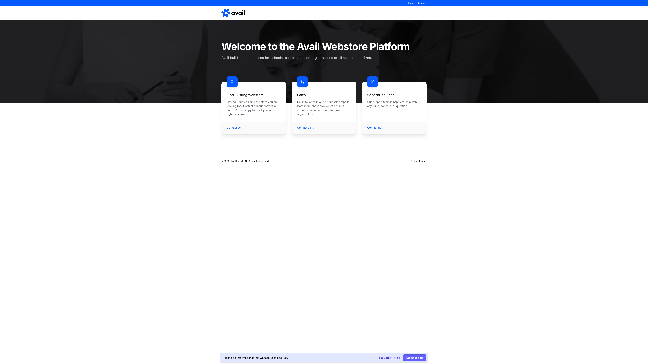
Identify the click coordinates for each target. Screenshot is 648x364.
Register (422, 3)
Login (411, 3)
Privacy (423, 161)
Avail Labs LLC (238, 161)
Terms (414, 161)
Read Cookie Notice (388, 357)
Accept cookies (415, 357)
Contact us (235, 127)
